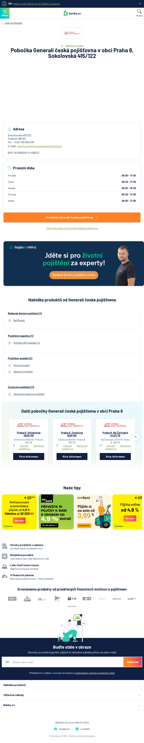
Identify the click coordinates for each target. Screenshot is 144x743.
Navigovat (39, 445)
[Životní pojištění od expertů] (74, 264)
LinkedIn (85, 728)
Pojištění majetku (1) (20, 335)
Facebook (64, 728)
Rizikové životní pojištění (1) (25, 313)
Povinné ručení (22, 365)
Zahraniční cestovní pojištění (29, 393)
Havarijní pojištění (23, 371)
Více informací (28, 456)
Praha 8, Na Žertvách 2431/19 (115, 434)
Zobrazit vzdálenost (24, 447)
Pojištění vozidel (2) (20, 358)
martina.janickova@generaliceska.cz (39, 146)
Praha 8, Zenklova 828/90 (72, 434)
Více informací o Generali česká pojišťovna (72, 228)
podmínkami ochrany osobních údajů (95, 672)
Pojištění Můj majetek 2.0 (27, 342)
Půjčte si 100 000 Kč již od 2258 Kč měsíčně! (36, 3)
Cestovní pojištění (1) (21, 387)
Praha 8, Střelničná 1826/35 (28, 434)
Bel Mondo (19, 320)
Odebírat (132, 662)
